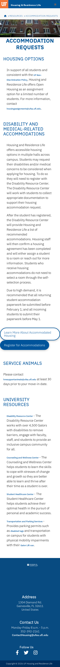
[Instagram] (35, 653)
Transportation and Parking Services (24, 521)
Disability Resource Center (20, 416)
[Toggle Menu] (55, 4)
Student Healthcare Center (20, 494)
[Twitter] (26, 653)
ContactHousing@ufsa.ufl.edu (30, 635)
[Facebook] (17, 653)
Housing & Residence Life (26, 5)
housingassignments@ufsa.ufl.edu (24, 108)
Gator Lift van (27, 545)
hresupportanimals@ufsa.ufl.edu (19, 379)
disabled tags (17, 531)
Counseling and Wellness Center (23, 457)
